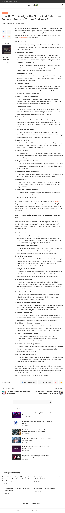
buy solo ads (23, 38)
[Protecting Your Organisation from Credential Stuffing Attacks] (16, 449)
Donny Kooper (8, 23)
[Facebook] (4, 32)
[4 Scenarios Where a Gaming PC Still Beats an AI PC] (16, 415)
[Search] (62, 5)
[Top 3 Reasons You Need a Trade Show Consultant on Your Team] (6, 49)
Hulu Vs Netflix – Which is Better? (45, 488)
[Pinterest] (4, 37)
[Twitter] (9, 32)
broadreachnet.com (43, 510)
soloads (57, 202)
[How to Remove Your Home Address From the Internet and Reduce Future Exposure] (16, 432)
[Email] (9, 37)
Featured (5, 12)
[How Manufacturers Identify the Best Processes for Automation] (16, 440)
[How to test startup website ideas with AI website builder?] (16, 423)
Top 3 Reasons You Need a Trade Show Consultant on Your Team (6, 59)
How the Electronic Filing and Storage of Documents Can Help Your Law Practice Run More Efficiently (16, 479)
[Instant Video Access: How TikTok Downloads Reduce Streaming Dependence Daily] (16, 457)
